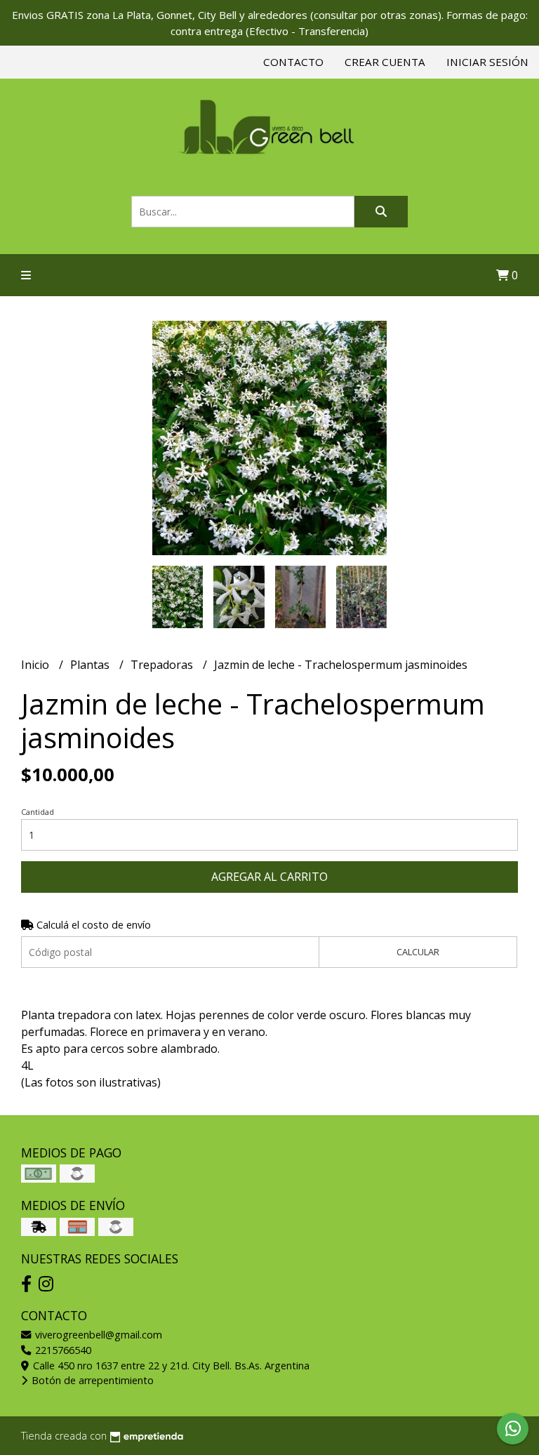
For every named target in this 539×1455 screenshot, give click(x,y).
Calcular (418, 951)
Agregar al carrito (269, 876)
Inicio (36, 664)
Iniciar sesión (487, 62)
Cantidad (37, 811)
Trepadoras (163, 664)
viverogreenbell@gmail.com (97, 1334)
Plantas (91, 664)
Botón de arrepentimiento (91, 1380)
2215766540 (61, 1350)
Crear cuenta (385, 62)
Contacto (293, 62)
